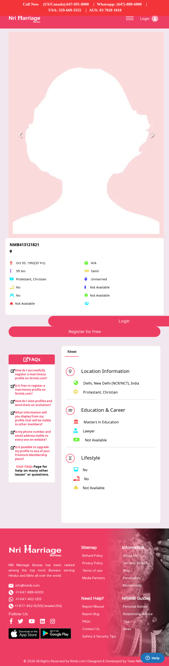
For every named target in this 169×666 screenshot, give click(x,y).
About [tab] (71, 351)
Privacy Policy (92, 563)
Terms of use (92, 570)
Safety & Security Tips (99, 636)
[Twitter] (21, 622)
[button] (20, 135)
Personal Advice (135, 606)
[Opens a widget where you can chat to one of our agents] (152, 658)
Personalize (131, 578)
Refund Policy (92, 555)
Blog (126, 570)
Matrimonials (132, 585)
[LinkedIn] (42, 622)
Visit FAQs (24, 466)
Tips (126, 621)
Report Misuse (93, 606)
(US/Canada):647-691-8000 (66, 4)
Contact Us (90, 629)
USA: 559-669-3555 (64, 10)
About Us (130, 555)
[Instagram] (52, 622)
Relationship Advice (138, 614)
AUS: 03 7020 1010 (105, 10)
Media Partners (93, 578)
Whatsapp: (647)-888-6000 (119, 4)
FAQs (86, 621)
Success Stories (135, 563)
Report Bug (90, 614)
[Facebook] (11, 622)
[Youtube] (31, 622)
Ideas (127, 629)
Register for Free (84, 331)
